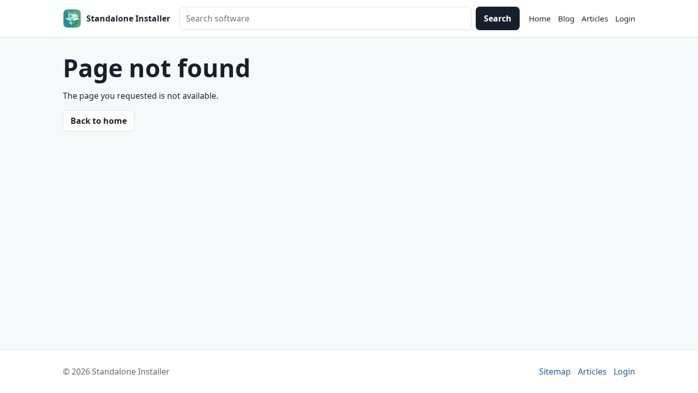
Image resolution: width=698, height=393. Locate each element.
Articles (594, 18)
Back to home (99, 120)
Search (497, 18)
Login (625, 18)
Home (540, 18)
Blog (566, 18)
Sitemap (555, 371)
